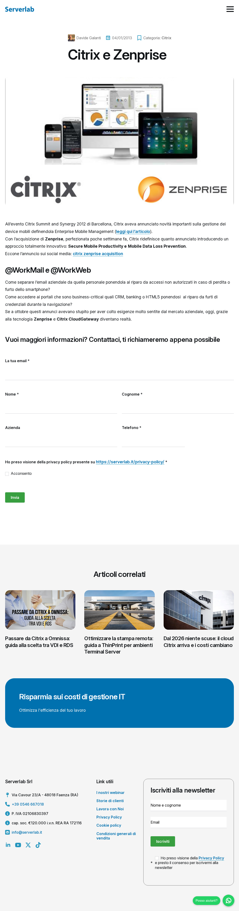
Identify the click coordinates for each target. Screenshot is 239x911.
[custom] (38, 845)
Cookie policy (108, 825)
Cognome (132, 394)
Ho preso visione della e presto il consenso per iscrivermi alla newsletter (189, 863)
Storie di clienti (110, 800)
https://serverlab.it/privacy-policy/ (130, 461)
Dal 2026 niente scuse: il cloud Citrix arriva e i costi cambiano (199, 641)
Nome (12, 394)
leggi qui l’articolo (133, 231)
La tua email (17, 360)
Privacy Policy (109, 817)
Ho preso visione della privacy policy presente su (86, 461)
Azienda (12, 427)
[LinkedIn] (8, 845)
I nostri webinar (110, 792)
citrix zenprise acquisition (98, 253)
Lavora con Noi (110, 809)
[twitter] (28, 845)
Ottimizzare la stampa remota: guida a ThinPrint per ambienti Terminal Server (118, 645)
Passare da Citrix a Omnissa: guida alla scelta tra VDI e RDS (39, 641)
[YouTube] (18, 845)
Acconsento (21, 473)
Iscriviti (162, 841)
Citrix (166, 38)
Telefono (131, 427)
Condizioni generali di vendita (116, 835)
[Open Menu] (230, 9)
